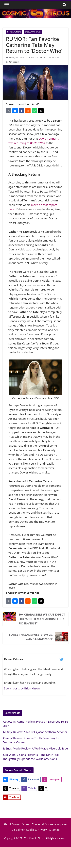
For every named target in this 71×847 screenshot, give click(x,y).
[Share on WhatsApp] (34, 110)
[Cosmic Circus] (35, 11)
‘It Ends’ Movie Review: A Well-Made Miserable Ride (35, 748)
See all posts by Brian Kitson (22, 688)
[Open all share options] (8, 110)
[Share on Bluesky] (15, 110)
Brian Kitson (33, 57)
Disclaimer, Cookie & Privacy (29, 829)
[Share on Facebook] (21, 110)
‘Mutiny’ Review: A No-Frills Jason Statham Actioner (35, 732)
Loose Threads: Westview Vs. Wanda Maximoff (31, 637)
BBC (45, 57)
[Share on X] (41, 110)
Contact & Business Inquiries (50, 824)
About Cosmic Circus (16, 824)
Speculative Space (33, 32)
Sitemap (54, 829)
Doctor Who (53, 57)
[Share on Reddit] (28, 110)
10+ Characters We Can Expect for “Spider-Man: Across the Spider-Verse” (41, 619)
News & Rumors (14, 32)
